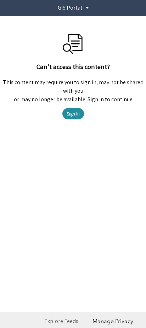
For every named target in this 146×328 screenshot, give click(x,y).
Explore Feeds (61, 321)
